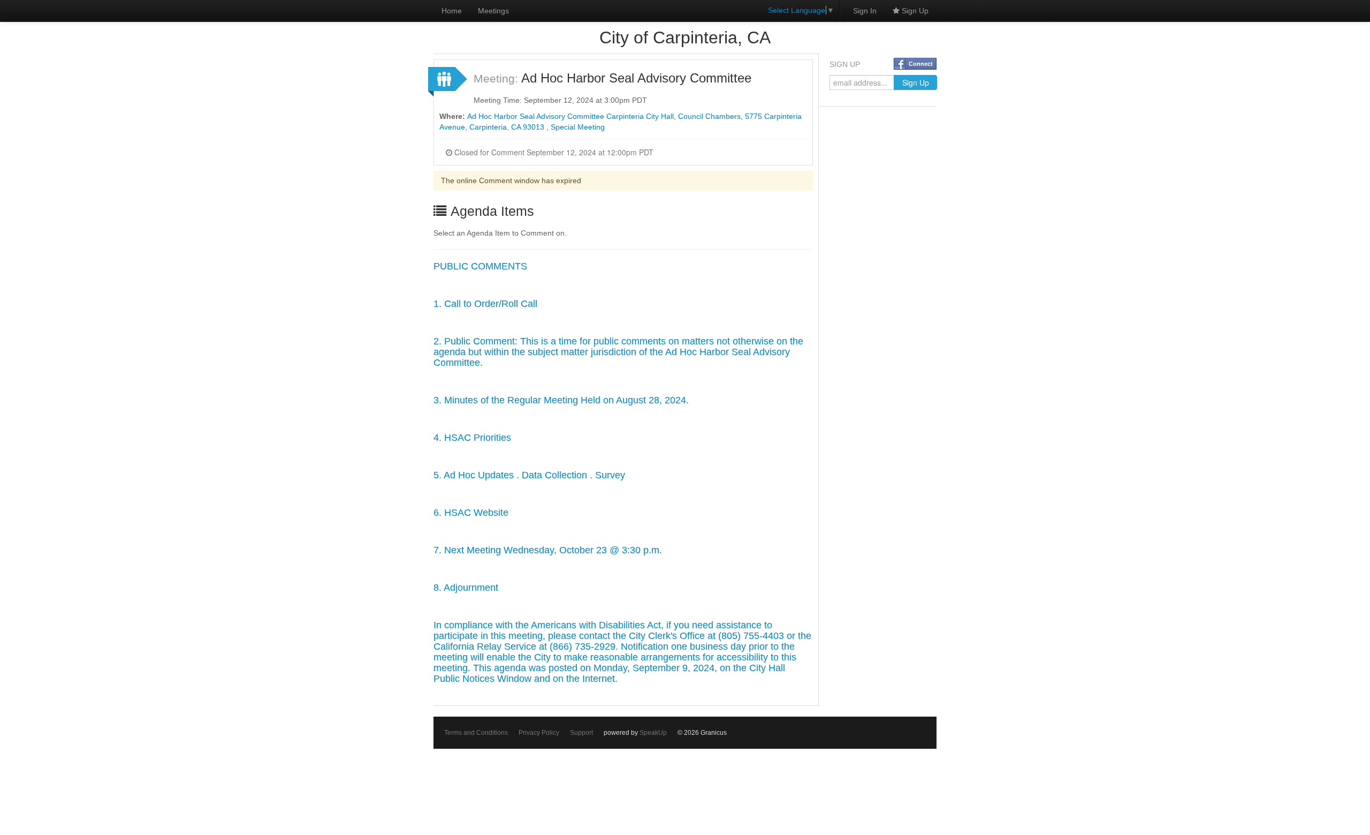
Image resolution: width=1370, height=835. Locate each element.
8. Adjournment (465, 587)
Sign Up (914, 10)
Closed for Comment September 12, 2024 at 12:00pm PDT (552, 152)
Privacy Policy (539, 732)
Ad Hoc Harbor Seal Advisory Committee (636, 78)
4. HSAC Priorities (472, 437)
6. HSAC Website (470, 512)
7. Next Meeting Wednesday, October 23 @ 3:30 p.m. (547, 550)
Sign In (865, 10)
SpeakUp (653, 732)
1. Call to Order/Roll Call (485, 303)
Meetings (493, 10)
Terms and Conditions (476, 732)
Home (452, 10)
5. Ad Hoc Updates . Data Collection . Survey (529, 475)
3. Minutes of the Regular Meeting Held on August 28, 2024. (561, 400)
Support (581, 732)
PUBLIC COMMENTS (480, 266)
